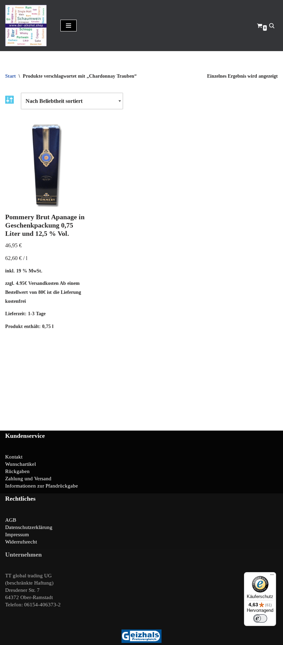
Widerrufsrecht (21, 542)
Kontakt (13, 457)
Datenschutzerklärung (28, 527)
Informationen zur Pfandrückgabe (41, 486)
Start (10, 76)
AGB (10, 520)
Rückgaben (17, 471)
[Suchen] (271, 25)
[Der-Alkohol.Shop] (27, 25)
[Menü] (272, 576)
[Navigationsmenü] (68, 25)
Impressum (17, 534)
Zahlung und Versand (28, 478)
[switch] (260, 618)
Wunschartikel (20, 464)
